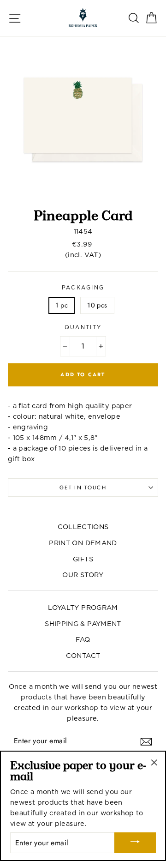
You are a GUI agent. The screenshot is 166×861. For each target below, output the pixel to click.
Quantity (83, 327)
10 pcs (97, 305)
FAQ (83, 639)
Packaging (83, 287)
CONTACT (83, 655)
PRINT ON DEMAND (83, 543)
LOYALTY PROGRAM (83, 607)
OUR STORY (82, 574)
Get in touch (83, 487)
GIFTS (83, 559)
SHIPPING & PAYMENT (83, 623)
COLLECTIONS (83, 526)
